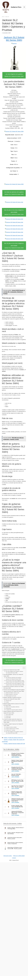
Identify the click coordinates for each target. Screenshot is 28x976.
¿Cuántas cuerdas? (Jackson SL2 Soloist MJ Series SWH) (13, 724)
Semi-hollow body (9, 714)
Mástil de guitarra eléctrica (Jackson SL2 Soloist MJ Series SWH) (14, 704)
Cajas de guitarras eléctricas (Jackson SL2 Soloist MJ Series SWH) (13, 712)
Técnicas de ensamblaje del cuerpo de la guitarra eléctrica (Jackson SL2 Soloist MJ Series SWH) (14, 690)
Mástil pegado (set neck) (11, 695)
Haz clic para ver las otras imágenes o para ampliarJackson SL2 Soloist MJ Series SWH (14, 212)
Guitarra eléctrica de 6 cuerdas (12, 728)
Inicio (3, 16)
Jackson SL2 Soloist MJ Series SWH (12, 669)
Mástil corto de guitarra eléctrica (12, 706)
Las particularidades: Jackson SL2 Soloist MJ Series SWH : (13, 675)
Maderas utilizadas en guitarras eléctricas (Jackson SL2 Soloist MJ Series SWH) (12, 698)
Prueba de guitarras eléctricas (15, 737)
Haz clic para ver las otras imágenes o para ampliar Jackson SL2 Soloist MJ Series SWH (15, 681)
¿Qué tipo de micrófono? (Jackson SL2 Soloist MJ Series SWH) (13, 687)
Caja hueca (8, 716)
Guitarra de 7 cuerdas (10, 730)
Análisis (7, 16)
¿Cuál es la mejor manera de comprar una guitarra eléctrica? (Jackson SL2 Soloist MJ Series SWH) (13, 721)
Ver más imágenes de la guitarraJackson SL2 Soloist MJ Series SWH (14, 75)
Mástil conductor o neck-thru (12, 694)
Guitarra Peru (16, 7)
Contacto (14, 857)
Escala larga (8, 708)
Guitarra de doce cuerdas (11, 727)
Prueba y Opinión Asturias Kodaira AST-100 (14, 743)
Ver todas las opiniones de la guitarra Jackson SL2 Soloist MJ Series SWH (13, 678)
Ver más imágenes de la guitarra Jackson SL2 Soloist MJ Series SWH (14, 672)
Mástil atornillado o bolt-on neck (12, 692)
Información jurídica (7, 855)
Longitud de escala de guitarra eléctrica (14, 709)
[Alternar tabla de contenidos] (23, 668)
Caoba (7, 702)
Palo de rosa (8, 700)
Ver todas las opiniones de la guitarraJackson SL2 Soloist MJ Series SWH (14, 193)
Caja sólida (8, 717)
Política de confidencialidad (19, 855)
